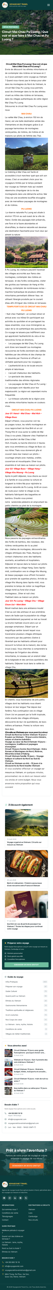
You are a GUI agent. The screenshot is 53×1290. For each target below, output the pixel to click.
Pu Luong (11, 269)
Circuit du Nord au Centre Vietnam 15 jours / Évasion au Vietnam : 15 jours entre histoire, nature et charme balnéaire (26, 737)
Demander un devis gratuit (26, 965)
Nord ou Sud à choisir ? (11, 1248)
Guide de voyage (16, 23)
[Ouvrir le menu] (48, 4)
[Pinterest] (20, 1198)
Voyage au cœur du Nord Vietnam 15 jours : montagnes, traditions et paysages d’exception (25, 744)
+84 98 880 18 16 (15, 1113)
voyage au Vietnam (38, 77)
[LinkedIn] (15, 1198)
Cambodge (32, 1216)
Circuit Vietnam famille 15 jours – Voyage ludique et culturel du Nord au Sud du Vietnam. (24, 758)
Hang (34, 284)
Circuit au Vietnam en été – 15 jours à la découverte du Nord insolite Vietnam (23, 764)
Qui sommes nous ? (10, 1209)
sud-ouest (27, 216)
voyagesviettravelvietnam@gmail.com (23, 1123)
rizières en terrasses (36, 303)
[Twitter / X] (26, 1198)
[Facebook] (4, 1198)
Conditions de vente (10, 1213)
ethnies (26, 380)
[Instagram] (9, 1198)
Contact (5, 1220)
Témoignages (7, 1216)
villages (12, 273)
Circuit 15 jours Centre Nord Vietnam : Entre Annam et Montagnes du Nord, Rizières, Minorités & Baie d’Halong (26, 751)
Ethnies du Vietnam (9, 1252)
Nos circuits (33, 1220)
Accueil (4, 23)
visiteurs (24, 269)
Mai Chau (18, 117)
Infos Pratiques (30, 23)
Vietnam (31, 1209)
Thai (39, 135)
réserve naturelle (27, 227)
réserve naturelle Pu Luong (20, 212)
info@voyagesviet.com (17, 1119)
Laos (30, 1213)
